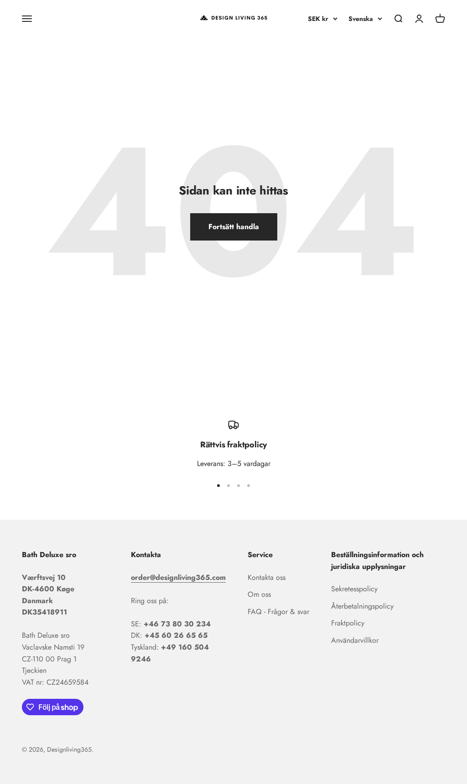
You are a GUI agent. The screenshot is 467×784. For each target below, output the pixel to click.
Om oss (259, 594)
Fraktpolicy (347, 623)
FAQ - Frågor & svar (278, 611)
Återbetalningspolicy (362, 606)
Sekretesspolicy (354, 589)
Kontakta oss (266, 577)
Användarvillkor (355, 640)
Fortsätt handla (233, 226)
